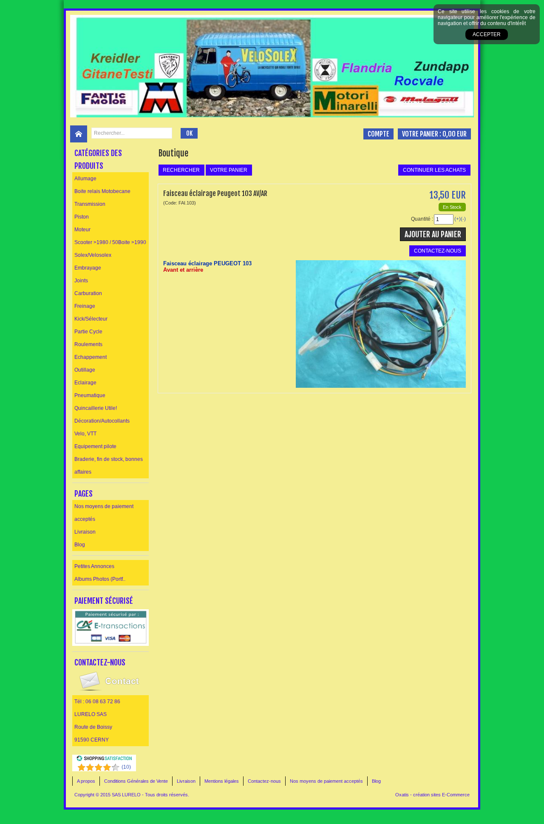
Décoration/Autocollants (102, 421)
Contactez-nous (264, 781)
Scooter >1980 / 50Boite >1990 (110, 242)
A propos (86, 781)
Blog (79, 545)
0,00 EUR (454, 134)
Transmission (89, 204)
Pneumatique (89, 395)
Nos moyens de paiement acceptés (103, 512)
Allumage (85, 179)
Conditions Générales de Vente (136, 781)
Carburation (88, 293)
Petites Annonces (94, 566)
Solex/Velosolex (92, 255)
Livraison (85, 532)
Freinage (84, 306)
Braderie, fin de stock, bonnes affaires (108, 465)
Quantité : (422, 219)
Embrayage (87, 268)
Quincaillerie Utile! (95, 408)
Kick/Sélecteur (91, 319)
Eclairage (85, 383)
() (126, 767)
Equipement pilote (95, 446)
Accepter (487, 34)
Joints (81, 281)
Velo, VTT (85, 434)
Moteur (82, 230)
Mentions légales (221, 781)
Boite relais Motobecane (102, 191)
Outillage (84, 370)
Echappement (90, 357)
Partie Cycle (88, 332)
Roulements (88, 344)
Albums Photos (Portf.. (99, 579)
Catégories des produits (98, 159)
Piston (81, 217)
